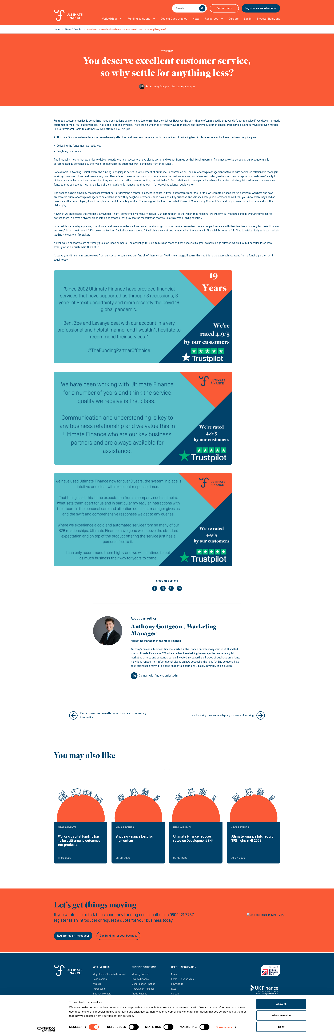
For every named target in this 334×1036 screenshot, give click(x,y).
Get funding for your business (118, 935)
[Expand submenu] (120, 18)
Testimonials (171, 255)
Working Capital (81, 172)
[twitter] (163, 588)
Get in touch (224, 8)
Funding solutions (139, 18)
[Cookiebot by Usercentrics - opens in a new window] (46, 1029)
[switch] (134, 1028)
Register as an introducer (261, 8)
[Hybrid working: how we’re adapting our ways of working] (260, 715)
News (196, 18)
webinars (257, 193)
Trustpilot (126, 129)
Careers (233, 18)
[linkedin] (171, 588)
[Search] (202, 8)
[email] (179, 588)
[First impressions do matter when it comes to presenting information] (73, 715)
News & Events (73, 29)
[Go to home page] (68, 17)
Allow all (281, 1003)
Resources (211, 18)
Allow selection (281, 1015)
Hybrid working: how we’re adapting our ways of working (222, 715)
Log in (248, 18)
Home (57, 29)
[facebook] (154, 588)
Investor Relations (268, 18)
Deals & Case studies (174, 18)
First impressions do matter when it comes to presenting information (113, 715)
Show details (224, 1027)
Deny (281, 1026)
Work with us (109, 18)
